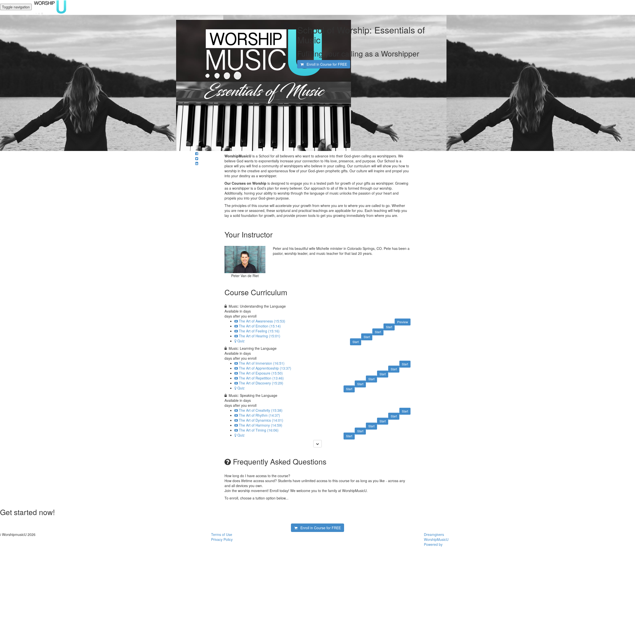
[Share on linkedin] (196, 163)
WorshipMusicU (436, 539)
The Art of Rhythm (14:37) (259, 415)
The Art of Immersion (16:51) (262, 363)
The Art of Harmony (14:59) (260, 425)
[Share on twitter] (196, 158)
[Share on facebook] (196, 153)
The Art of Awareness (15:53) (262, 321)
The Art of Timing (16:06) (259, 430)
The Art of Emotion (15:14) (260, 325)
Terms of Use (221, 534)
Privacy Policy (222, 539)
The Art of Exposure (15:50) (261, 373)
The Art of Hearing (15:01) (259, 335)
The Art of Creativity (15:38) (261, 410)
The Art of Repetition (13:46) (261, 378)
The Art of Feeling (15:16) (259, 330)
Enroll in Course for (325, 64)
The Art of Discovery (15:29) (261, 382)
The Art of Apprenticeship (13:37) (265, 368)
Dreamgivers (434, 534)
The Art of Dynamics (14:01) (261, 420)
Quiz (241, 340)
